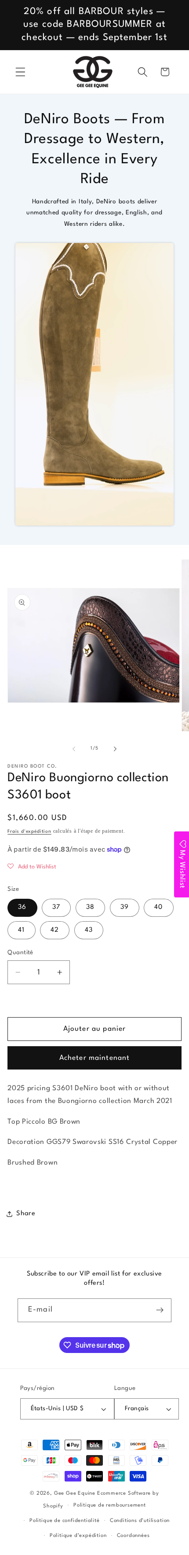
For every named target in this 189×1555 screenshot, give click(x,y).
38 (90, 907)
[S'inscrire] (160, 1310)
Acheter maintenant (94, 1058)
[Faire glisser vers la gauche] (74, 749)
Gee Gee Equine (74, 1493)
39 (124, 907)
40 (158, 907)
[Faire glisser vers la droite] (115, 749)
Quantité (20, 953)
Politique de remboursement (109, 1505)
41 (21, 930)
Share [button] (25, 1213)
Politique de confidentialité (64, 1520)
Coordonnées (133, 1535)
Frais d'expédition (29, 831)
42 (55, 930)
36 (22, 907)
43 (89, 930)
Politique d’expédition (78, 1535)
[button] (20, 72)
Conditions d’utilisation (140, 1520)
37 (56, 907)
